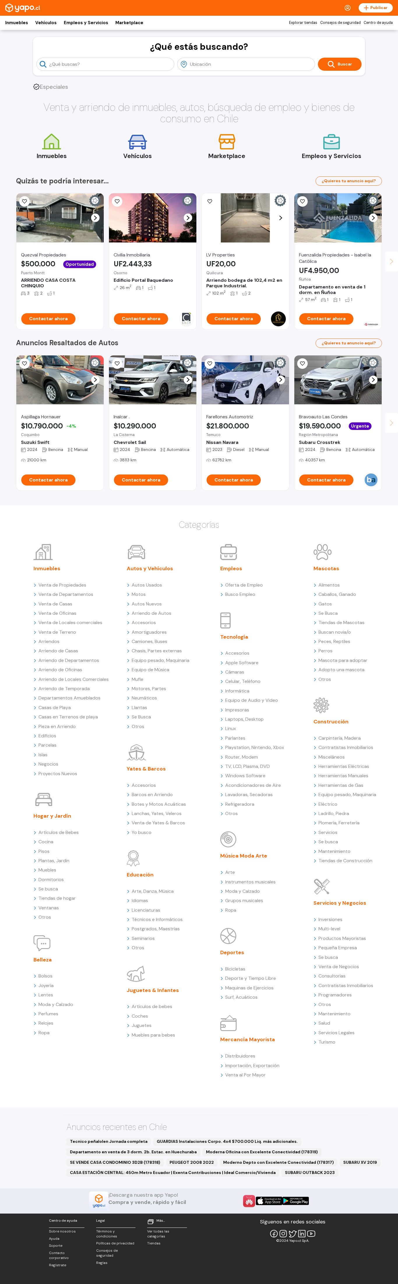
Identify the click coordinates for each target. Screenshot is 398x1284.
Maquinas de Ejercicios (249, 988)
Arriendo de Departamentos (68, 660)
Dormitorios (51, 879)
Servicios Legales (336, 1033)
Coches (140, 1016)
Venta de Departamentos (65, 594)
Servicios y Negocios (340, 902)
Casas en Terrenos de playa (68, 717)
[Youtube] (311, 1233)
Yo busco (142, 832)
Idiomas (140, 900)
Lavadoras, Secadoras (249, 794)
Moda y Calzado (55, 1004)
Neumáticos (144, 698)
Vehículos (46, 23)
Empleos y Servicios (86, 23)
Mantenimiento (334, 851)
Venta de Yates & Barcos (158, 823)
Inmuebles (16, 23)
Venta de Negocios (338, 967)
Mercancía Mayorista (247, 1039)
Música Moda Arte (243, 855)
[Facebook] (274, 1233)
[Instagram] (283, 1233)
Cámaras (234, 672)
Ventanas (48, 908)
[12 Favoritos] (117, 201)
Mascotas (326, 568)
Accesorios (144, 622)
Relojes (45, 1023)
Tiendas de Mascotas (341, 622)
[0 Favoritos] (210, 201)
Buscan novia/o (334, 632)
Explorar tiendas (303, 22)
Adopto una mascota (341, 670)
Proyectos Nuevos (57, 774)
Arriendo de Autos (151, 613)
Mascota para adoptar (342, 660)
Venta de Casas (55, 604)
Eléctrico (327, 804)
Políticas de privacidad (115, 1243)
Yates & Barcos (146, 768)
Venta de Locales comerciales (70, 622)
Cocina (45, 842)
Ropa (44, 1033)
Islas (42, 755)
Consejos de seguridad (340, 22)
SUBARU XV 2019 (360, 1162)
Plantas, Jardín (53, 861)
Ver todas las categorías (158, 1234)
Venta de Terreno (57, 632)
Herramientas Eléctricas (343, 766)
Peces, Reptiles (334, 641)
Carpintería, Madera (339, 738)
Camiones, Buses (149, 641)
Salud (324, 1023)
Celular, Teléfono (242, 681)
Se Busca (141, 717)
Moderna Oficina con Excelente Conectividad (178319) (262, 1151)
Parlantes (235, 738)
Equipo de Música (150, 670)
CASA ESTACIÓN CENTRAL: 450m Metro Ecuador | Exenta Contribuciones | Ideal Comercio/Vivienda (173, 1172)
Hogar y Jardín (52, 815)
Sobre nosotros (62, 1231)
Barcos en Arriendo (152, 794)
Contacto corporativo (59, 1255)
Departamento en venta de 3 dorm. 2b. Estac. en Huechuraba (133, 1151)
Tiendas (154, 1243)
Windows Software (245, 776)
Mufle (137, 679)
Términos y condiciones (106, 1234)
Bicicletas (235, 969)
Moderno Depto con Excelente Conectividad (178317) (278, 1162)
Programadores (335, 995)
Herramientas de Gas (340, 785)
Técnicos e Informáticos (157, 919)
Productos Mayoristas (342, 938)
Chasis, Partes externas (157, 651)
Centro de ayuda (378, 22)
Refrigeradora (239, 804)
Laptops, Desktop (244, 719)
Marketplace (129, 23)
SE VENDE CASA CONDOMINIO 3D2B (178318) (115, 1162)
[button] (95, 218)
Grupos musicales (244, 900)
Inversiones (330, 919)
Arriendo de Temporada (64, 689)
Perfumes (48, 1014)
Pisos (44, 851)
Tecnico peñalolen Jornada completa (108, 1141)
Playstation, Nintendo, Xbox (254, 747)
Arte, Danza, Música (153, 891)
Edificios (47, 736)
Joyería (46, 985)
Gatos (325, 604)
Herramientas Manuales (343, 776)
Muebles (47, 870)
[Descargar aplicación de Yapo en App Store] (269, 1201)
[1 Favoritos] (24, 201)
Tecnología (234, 636)
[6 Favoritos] (24, 363)
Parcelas (47, 745)
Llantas (139, 707)
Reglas (102, 1262)
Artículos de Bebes (58, 832)
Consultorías (332, 976)
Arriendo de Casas (58, 651)
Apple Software (241, 663)
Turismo (326, 1042)
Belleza (43, 959)
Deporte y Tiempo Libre (250, 978)
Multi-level (329, 929)
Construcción (331, 721)
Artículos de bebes (152, 1006)
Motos (139, 594)
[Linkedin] (302, 1233)
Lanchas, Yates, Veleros (157, 813)
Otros (44, 917)
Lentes (45, 995)
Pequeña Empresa (337, 948)
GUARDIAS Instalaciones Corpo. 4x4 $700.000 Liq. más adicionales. (227, 1141)
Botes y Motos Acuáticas (159, 804)
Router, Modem (241, 757)
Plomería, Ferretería (339, 823)
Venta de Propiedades (62, 585)
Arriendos (48, 641)
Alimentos (329, 585)
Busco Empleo (240, 594)
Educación (140, 874)
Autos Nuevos (147, 604)
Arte (230, 872)
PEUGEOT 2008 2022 (192, 1162)
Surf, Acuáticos (241, 997)
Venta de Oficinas (57, 613)
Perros (325, 651)
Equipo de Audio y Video (251, 700)
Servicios (327, 832)
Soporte (55, 1245)
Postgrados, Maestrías (156, 929)
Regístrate (57, 1265)
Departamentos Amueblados (69, 698)
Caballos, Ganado (337, 594)
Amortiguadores (149, 632)
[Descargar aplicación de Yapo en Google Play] (295, 1201)
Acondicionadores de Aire (253, 785)
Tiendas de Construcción (345, 861)
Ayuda (54, 1238)
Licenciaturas (146, 910)
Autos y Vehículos (150, 568)
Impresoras (237, 710)
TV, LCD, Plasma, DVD (247, 766)
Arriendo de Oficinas (60, 670)
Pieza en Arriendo (57, 726)
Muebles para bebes (153, 1035)
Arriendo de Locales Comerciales (73, 679)
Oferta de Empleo (244, 585)
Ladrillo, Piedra (333, 813)
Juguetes (142, 1025)
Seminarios (143, 938)
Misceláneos (331, 757)
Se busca (48, 889)
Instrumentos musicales (250, 882)
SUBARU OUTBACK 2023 (310, 1172)
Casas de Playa (54, 707)
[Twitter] (292, 1233)
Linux (230, 728)
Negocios (48, 764)
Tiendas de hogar (57, 898)
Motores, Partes (149, 689)
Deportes (232, 952)
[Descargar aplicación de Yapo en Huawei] (249, 1201)
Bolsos (45, 976)
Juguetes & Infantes (153, 990)
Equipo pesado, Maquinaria (160, 660)
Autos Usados (147, 585)
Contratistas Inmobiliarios (345, 747)
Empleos (231, 568)
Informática (237, 691)
